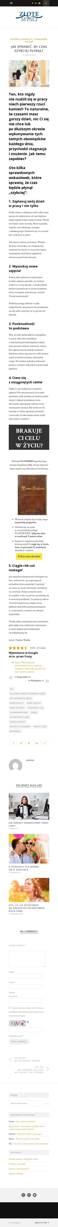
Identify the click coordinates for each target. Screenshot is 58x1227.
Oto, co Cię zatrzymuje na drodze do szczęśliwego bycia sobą (27, 908)
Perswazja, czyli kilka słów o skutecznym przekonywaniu (26, 1128)
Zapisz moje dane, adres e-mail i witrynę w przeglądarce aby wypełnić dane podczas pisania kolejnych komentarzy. (26, 1012)
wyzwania (15, 731)
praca (34, 712)
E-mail (12, 982)
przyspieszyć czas (19, 717)
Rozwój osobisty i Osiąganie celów (23, 1159)
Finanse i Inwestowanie (19, 1168)
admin (30, 760)
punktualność (17, 722)
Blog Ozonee (14, 1126)
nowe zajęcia (33, 703)
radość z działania (20, 726)
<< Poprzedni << (22, 677)
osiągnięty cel (35, 708)
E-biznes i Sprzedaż (17, 1164)
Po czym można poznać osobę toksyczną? (31, 1143)
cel (11, 689)
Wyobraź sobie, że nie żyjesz (30, 1134)
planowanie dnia (19, 712)
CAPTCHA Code (15, 1036)
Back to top (41, 1223)
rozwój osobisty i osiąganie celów (29, 40)
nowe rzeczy (16, 703)
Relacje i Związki (16, 1173)
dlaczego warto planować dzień (27, 694)
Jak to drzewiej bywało (25, 1121)
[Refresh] (28, 1021)
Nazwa (12, 972)
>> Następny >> (36, 680)
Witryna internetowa (13, 994)
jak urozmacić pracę (21, 698)
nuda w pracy (17, 708)
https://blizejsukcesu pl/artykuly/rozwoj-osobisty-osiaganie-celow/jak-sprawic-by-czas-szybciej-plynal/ (30, 667)
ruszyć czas (40, 726)
